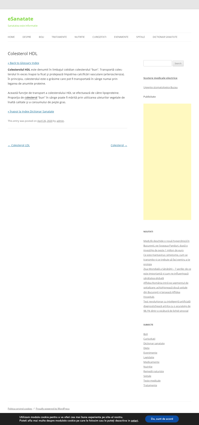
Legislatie (148, 357)
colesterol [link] (31, 97)
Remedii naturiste (153, 371)
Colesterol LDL (19, 145)
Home (11, 37)
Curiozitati (99, 37)
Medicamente (151, 362)
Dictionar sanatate (154, 343)
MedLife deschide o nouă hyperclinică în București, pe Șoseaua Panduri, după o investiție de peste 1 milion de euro (166, 245)
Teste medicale (152, 380)
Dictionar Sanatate (165, 37)
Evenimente (121, 37)
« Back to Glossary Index (23, 63)
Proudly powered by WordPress (53, 408)
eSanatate (20, 18)
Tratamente (59, 37)
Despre (27, 37)
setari (134, 420)
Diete (146, 348)
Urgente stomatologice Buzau (160, 87)
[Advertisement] (167, 162)
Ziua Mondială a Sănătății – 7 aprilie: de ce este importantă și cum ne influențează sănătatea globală (167, 273)
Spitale (140, 37)
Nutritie (80, 37)
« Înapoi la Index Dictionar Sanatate (31, 111)
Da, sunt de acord (162, 419)
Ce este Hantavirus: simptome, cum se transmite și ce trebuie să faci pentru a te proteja (166, 259)
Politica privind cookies (20, 408)
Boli (41, 37)
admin (60, 121)
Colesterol (119, 145)
